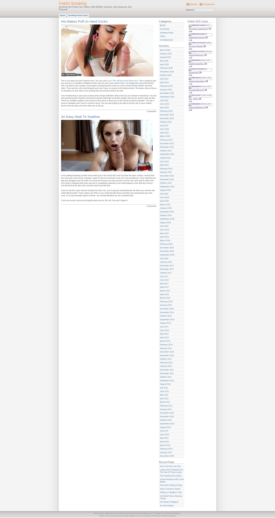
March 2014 (165, 341)
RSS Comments (170, 516)
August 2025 (165, 57)
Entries (193, 4)
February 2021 (166, 169)
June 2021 (164, 161)
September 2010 (167, 424)
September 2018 (167, 255)
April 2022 (164, 133)
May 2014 (164, 334)
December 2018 (167, 248)
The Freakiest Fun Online (171, 476)
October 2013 (166, 359)
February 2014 (166, 345)
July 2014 (164, 327)
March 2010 (165, 445)
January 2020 (166, 208)
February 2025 (166, 68)
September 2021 (167, 154)
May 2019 (164, 233)
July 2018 (164, 258)
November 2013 (167, 355)
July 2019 (164, 226)
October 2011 (166, 377)
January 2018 (166, 262)
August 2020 (165, 190)
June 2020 (164, 197)
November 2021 (167, 147)
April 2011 (164, 398)
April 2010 (164, 442)
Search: (190, 10)
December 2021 (167, 143)
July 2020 (164, 194)
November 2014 (167, 312)
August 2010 (165, 427)
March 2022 (165, 136)
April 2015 (164, 294)
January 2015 (166, 305)
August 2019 (165, 222)
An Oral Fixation (167, 505)
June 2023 (164, 104)
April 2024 (164, 82)
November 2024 (167, 72)
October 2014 (166, 316)
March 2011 (165, 402)
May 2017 (164, 284)
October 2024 (166, 75)
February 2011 (166, 406)
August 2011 (165, 384)
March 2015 (165, 298)
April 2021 (164, 165)
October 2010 (166, 420)
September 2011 (167, 381)
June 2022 (164, 129)
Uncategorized (166, 40)
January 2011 (166, 409)
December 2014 (167, 309)
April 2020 (164, 201)
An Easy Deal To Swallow (80, 116)
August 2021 (165, 158)
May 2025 (164, 61)
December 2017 (167, 266)
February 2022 (166, 140)
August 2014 (165, 323)
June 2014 (164, 330)
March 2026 (165, 50)
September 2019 (167, 219)
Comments (209, 4)
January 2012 (166, 366)
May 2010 (164, 438)
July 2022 (164, 125)
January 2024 (166, 90)
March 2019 (165, 240)
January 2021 (166, 172)
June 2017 (164, 280)
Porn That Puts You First (170, 466)
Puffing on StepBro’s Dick (171, 492)
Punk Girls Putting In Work (171, 485)
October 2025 (166, 54)
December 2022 (167, 115)
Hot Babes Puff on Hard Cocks (84, 21)
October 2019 (166, 215)
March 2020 (165, 205)
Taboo (162, 36)
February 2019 (166, 244)
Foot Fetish (164, 29)
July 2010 (164, 431)
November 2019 (167, 212)
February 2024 (166, 86)
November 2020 (167, 179)
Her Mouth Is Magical (169, 502)
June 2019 (164, 230)
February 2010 (166, 449)
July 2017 (164, 276)
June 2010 (164, 434)
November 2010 (167, 416)
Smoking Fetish (166, 33)
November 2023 (167, 93)
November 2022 (167, 118)
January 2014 (166, 348)
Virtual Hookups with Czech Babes (172, 480)
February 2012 (166, 363)
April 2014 (164, 337)
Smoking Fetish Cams (78, 15)
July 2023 (164, 100)
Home (62, 15)
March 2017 (165, 291)
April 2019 (164, 237)
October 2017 (166, 273)
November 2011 (167, 373)
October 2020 (166, 183)
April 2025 (164, 64)
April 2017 (164, 287)
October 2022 (166, 122)
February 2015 (166, 301)
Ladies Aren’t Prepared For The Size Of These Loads (171, 471)
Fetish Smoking (72, 3)
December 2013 (167, 352)
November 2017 (167, 269)
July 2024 (164, 79)
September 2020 (167, 187)
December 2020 (167, 176)
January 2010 (166, 452)
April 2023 (164, 108)
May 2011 (164, 395)
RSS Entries (156, 516)
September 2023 (167, 97)
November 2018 (167, 251)
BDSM (163, 25)
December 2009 (167, 456)
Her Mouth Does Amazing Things (171, 497)
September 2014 (167, 319)
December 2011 (167, 370)
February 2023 (166, 111)
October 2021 (166, 151)
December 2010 (167, 413)
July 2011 (164, 388)
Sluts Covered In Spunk (170, 489)
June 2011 (164, 391)
